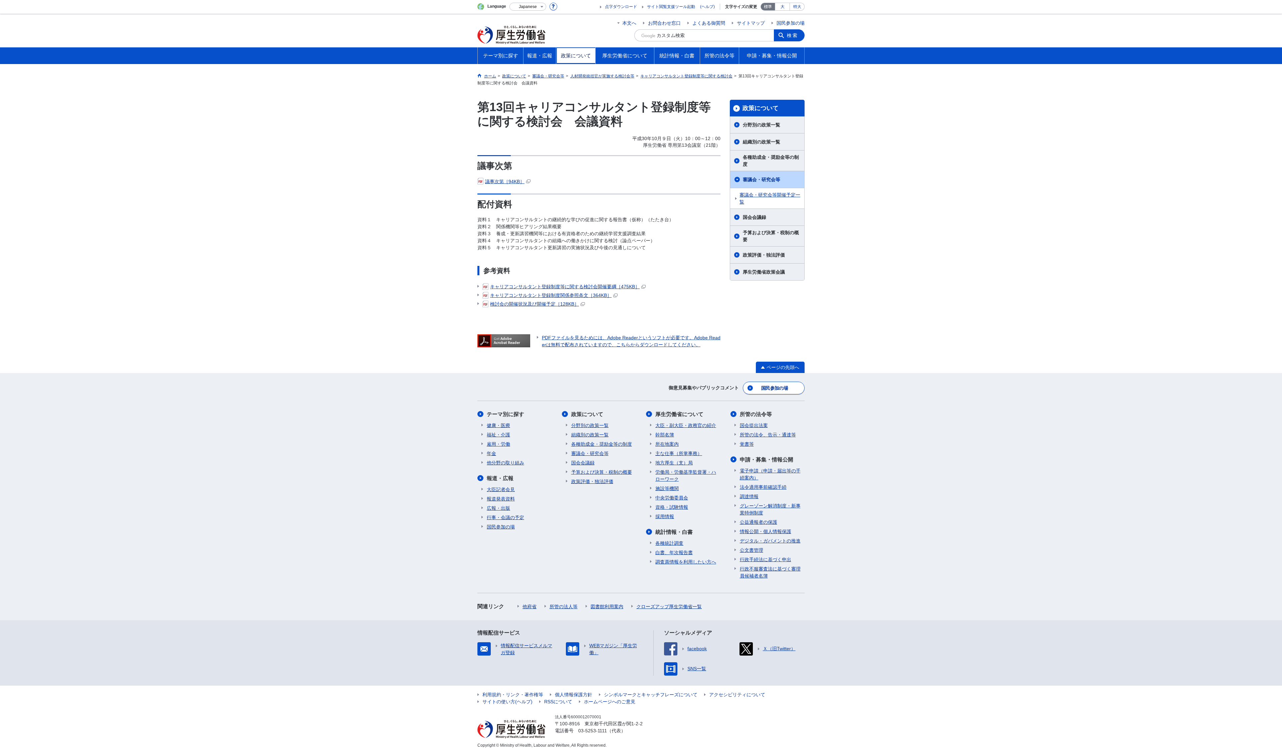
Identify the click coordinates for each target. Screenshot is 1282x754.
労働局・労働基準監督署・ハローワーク (685, 475)
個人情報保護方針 (573, 694)
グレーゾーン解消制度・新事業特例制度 (770, 509)
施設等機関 (667, 488)
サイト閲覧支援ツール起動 (671, 6)
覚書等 (747, 444)
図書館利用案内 (607, 606)
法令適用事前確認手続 (763, 487)
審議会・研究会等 (761, 179)
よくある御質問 (708, 23)
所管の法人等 (564, 606)
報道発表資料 (501, 498)
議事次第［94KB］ (504, 181)
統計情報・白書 (674, 532)
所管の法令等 (756, 414)
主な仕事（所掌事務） (678, 453)
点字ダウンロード (621, 6)
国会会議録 (754, 217)
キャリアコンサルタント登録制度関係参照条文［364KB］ (551, 295)
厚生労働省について (679, 414)
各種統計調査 (669, 543)
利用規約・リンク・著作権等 (512, 694)
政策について (760, 108)
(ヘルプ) (707, 6)
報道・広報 (500, 478)
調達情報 (749, 496)
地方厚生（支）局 (674, 462)
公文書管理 (751, 550)
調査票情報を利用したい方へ (685, 561)
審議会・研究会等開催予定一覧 (769, 198)
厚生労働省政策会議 (764, 272)
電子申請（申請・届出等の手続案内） (770, 474)
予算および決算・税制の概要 (771, 236)
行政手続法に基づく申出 (765, 559)
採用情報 (664, 516)
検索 (792, 35)
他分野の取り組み (505, 462)
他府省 (529, 606)
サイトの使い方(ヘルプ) (507, 701)
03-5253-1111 (592, 730)
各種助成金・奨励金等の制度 (771, 160)
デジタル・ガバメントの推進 (770, 540)
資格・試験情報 (671, 507)
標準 (768, 6)
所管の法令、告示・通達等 (768, 434)
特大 (797, 6)
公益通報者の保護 (758, 522)
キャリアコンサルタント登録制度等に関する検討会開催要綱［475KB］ (565, 286)
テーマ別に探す (505, 414)
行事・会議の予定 (505, 517)
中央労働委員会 (671, 497)
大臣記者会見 (501, 489)
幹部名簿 (664, 434)
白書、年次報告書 (674, 552)
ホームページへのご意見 (609, 701)
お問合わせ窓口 (664, 23)
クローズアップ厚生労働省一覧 (669, 606)
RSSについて (558, 701)
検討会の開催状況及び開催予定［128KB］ (534, 304)
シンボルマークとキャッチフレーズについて (650, 694)
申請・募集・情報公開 (766, 459)
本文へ (629, 23)
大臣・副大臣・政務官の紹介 (685, 425)
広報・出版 (498, 508)
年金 (491, 453)
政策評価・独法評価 (764, 255)
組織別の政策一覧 (761, 141)
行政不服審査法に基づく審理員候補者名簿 (770, 572)
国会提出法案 (754, 425)
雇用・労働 (498, 444)
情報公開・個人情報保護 (765, 531)
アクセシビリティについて (737, 694)
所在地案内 (667, 444)
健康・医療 (498, 425)
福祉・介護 (498, 434)
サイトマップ (751, 23)
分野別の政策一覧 (761, 124)
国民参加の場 (791, 23)
